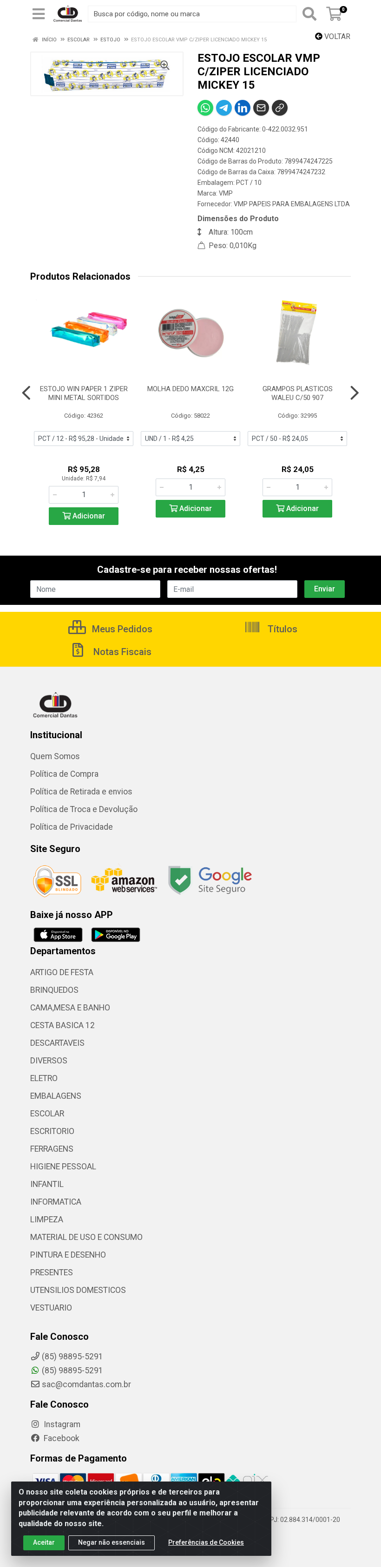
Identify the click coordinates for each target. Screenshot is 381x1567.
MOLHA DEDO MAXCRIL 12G (190, 389)
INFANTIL (47, 1184)
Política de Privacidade (71, 827)
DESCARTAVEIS (57, 1043)
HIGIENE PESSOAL (63, 1166)
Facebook (60, 1438)
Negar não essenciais (111, 1542)
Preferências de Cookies (206, 1542)
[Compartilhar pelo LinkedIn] (242, 108)
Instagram (61, 1424)
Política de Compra (64, 774)
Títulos (281, 629)
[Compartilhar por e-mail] (261, 108)
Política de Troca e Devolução (84, 809)
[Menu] (38, 14)
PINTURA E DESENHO (68, 1254)
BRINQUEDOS (54, 990)
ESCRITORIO (52, 1131)
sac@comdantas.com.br (86, 1384)
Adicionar (88, 515)
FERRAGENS (51, 1149)
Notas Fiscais (121, 651)
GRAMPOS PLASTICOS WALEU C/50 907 (298, 393)
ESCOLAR (47, 1113)
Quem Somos (55, 756)
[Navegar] (26, 393)
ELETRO (44, 1078)
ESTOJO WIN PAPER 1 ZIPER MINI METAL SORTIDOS (84, 393)
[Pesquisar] (309, 14)
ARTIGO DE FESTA (61, 972)
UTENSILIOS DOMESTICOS (78, 1290)
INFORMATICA (55, 1201)
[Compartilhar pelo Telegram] (224, 108)
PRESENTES (51, 1272)
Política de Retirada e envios (81, 791)
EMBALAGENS (55, 1096)
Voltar (336, 36)
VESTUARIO (51, 1307)
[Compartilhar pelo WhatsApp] (205, 108)
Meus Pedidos (121, 629)
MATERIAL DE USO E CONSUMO (86, 1237)
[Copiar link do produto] (280, 108)
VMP (226, 193)
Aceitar (44, 1542)
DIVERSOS (48, 1060)
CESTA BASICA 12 (62, 1025)
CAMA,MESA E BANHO (70, 1007)
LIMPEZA (46, 1219)
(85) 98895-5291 (72, 1370)
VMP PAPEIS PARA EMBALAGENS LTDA (292, 204)
